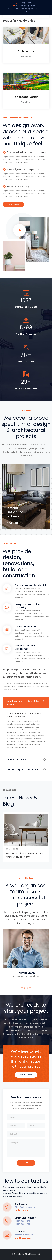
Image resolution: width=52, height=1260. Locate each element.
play (19, 230)
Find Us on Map (22, 1210)
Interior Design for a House (20, 512)
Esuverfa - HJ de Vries (19, 21)
